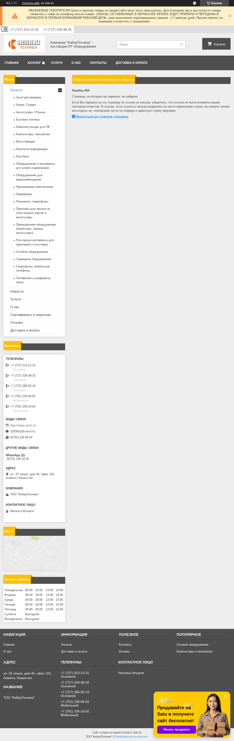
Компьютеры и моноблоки (194, 651)
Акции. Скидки (26, 104)
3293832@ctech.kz (23, 431)
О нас (76, 63)
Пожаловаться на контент (131, 736)
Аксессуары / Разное (30, 112)
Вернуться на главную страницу (102, 116)
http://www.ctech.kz (23, 425)
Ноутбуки (22, 156)
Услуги (56, 63)
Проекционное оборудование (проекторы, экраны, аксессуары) (36, 228)
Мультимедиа (25, 141)
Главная (12, 63)
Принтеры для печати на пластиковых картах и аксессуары (33, 213)
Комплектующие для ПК (33, 127)
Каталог (34, 63)
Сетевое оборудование (32, 251)
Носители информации (32, 149)
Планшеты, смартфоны (32, 201)
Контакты (98, 63)
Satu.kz (137, 732)
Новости (17, 291)
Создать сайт (31, 3)
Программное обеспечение (34, 187)
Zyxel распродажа (28, 97)
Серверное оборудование (33, 259)
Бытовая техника (28, 119)
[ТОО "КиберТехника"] (24, 44)
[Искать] (182, 44)
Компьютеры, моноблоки (33, 134)
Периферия (24, 194)
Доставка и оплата (131, 63)
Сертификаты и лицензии (30, 315)
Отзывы (16, 322)
